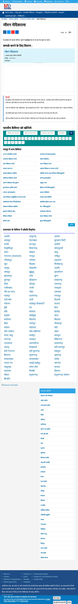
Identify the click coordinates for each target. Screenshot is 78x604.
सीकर (6, 374)
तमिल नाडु (44, 534)
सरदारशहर (8, 358)
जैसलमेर (32, 267)
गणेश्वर (32, 260)
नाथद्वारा (57, 287)
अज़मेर (7, 236)
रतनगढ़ (7, 339)
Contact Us (60, 1)
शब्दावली (61, 12)
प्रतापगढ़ (33, 295)
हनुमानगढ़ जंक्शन (61, 374)
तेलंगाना (43, 539)
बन (30, 307)
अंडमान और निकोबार (47, 396)
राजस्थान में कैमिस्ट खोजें (27, 19)
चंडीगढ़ (43, 419)
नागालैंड (43, 505)
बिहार (42, 415)
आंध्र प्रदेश (44, 400)
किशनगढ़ (33, 248)
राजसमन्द (8, 343)
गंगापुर (32, 256)
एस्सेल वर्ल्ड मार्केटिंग (46, 197)
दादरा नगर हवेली (45, 429)
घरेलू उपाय (18, 12)
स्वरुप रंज (8, 362)
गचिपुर (57, 256)
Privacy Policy (11, 601)
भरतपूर (32, 323)
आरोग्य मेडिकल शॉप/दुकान (11, 183)
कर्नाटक (43, 472)
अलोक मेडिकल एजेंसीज (10, 173)
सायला (57, 366)
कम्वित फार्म (6, 221)
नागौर (31, 287)
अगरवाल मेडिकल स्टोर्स (10, 159)
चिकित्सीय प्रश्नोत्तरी (51, 12)
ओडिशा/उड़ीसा (45, 510)
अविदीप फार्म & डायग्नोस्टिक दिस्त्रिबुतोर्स (52, 173)
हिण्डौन (7, 378)
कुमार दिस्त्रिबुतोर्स (45, 221)
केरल (42, 477)
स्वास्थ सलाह (9, 12)
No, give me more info (60, 602)
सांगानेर (57, 362)
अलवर (57, 236)
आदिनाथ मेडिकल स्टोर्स (10, 178)
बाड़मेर (7, 315)
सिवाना (57, 370)
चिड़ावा (32, 264)
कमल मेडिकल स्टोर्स (46, 216)
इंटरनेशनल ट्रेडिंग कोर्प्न (10, 187)
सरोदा (56, 358)
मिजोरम (43, 500)
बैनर (56, 307)
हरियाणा (43, 453)
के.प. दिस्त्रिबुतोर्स (45, 206)
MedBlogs (49, 1)
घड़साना (57, 260)
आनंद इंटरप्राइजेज (45, 178)
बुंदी (5, 307)
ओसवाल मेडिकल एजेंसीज (10, 206)
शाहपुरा (57, 351)
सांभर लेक (33, 366)
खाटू (56, 252)
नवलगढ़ (57, 283)
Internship (39, 1)
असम (42, 410)
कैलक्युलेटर (39, 12)
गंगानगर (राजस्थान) (12, 256)
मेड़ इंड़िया (4, 19)
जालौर (57, 267)
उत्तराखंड (43, 553)
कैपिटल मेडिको (7, 216)
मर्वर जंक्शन (9, 331)
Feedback (26, 582)
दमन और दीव (44, 434)
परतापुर (57, 295)
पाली (31, 299)
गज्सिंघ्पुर (8, 260)
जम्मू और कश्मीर (45, 462)
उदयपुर (7, 240)
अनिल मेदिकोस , (44, 159)
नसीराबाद (8, 287)
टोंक (31, 275)
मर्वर (56, 327)
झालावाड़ (8, 275)
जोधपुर (7, 271)
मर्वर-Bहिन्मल (34, 331)
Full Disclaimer (7, 595)
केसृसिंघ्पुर (8, 248)
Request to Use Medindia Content (46, 577)
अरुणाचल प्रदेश (45, 405)
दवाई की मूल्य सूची (10, 16)
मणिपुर (42, 491)
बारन (56, 315)
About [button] (7, 1)
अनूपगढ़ (32, 236)
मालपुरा (57, 335)
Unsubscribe (38, 579)
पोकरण (7, 303)
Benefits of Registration (12, 579)
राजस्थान (43, 524)
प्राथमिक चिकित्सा (28, 12)
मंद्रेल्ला (32, 327)
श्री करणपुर (59, 347)
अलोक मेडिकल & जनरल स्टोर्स (49, 168)
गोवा (42, 443)
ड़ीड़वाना (32, 279)
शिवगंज (7, 355)
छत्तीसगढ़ (43, 424)
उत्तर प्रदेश (44, 548)
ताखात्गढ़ (58, 279)
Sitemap (26, 579)
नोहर (31, 291)
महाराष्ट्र (43, 486)
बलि (5, 311)
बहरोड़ (57, 311)
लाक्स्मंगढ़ (58, 343)
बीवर (6, 323)
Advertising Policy (10, 582)
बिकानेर (32, 319)
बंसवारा (32, 311)
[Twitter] (9, 32)
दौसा (6, 283)
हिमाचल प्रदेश (45, 458)
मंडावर (7, 327)
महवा (56, 331)
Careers (29, 1)
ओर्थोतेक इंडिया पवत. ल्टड (47, 202)
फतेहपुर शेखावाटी (36, 303)
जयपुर (6, 267)
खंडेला (32, 252)
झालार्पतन (58, 271)
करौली (57, 244)
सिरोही (32, 370)
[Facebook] (4, 32)
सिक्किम (43, 529)
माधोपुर (32, 335)
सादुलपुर (7, 366)
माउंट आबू (8, 335)
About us (7, 574)
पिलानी (57, 299)
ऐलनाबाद (33, 240)
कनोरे (6, 244)
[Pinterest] (13, 32)
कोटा (6, 252)
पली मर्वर (7, 299)
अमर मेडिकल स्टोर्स (8, 164)
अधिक (71, 225)
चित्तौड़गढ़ (58, 264)
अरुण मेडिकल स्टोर (45, 164)
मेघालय (43, 496)
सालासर (7, 370)
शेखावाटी (33, 347)
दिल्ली (42, 438)
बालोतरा (7, 319)
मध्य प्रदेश (44, 481)
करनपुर (32, 244)
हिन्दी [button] (67, 1)
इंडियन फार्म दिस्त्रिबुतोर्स (47, 187)
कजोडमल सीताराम (45, 211)
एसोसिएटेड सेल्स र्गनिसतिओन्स (12, 202)
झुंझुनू (31, 271)
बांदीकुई (32, 315)
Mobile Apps (18, 1)
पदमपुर (7, 295)
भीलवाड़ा (58, 323)
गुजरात (43, 448)
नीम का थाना (9, 291)
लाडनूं (6, 347)
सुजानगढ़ (33, 355)
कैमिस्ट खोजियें (13, 19)
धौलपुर (32, 283)
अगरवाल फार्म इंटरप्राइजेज (47, 154)
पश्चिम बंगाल (44, 558)
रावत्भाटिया (33, 343)
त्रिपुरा (43, 543)
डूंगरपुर (7, 279)
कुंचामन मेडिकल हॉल (9, 211)
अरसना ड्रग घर (7, 168)
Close (69, 602)
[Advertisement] (39, 78)
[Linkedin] (17, 32)
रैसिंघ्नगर (58, 339)
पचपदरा (57, 291)
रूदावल (32, 339)
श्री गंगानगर (9, 351)
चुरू (5, 264)
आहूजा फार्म (43, 183)
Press (25, 577)
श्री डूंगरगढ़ (34, 351)
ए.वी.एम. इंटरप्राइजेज (9, 192)
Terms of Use (24, 601)
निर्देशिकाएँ (21, 16)
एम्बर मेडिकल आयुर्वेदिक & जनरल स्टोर (14, 197)
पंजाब (42, 519)
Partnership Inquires (41, 574)
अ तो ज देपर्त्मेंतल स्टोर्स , (10, 154)
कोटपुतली (58, 248)
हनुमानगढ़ (33, 374)
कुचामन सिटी (60, 240)
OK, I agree (57, 598)
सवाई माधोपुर (34, 362)
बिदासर (57, 319)
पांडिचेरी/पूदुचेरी (45, 515)
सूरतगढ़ (57, 355)
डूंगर (56, 275)
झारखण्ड (43, 467)
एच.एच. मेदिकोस (44, 192)
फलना (57, 303)
